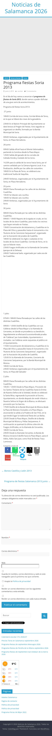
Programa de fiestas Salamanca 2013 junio (27, 481)
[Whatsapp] (15, 450)
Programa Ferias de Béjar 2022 (14, 712)
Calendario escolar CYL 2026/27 (14, 637)
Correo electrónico (10, 551)
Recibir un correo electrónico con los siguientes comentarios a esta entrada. (21, 590)
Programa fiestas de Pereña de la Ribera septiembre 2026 (25, 648)
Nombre (6, 537)
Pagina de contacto (9, 701)
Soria (25, 78)
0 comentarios (31, 91)
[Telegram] (22, 450)
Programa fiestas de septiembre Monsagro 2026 (21, 644)
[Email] (37, 450)
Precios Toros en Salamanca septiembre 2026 (20, 641)
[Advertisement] (26, 44)
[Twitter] (29, 450)
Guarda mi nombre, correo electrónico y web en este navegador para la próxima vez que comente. (23, 575)
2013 (6, 78)
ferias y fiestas (16, 78)
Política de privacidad (21, 581)
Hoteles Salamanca (9, 697)
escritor (20, 91)
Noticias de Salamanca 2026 (26, 8)
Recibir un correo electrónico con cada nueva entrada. (24, 599)
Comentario (7, 503)
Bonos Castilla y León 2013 (17, 470)
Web (3, 563)
